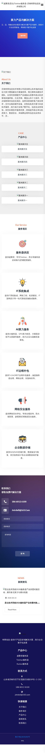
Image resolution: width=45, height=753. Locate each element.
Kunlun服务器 (22, 664)
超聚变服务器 (22, 656)
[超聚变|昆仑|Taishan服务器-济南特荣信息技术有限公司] (21, 5)
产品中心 (22, 715)
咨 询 (22, 553)
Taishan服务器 (22, 660)
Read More (12, 610)
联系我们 (22, 723)
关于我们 (22, 707)
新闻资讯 (22, 719)
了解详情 (22, 36)
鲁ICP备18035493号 (22, 737)
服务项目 (22, 711)
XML (22, 741)
